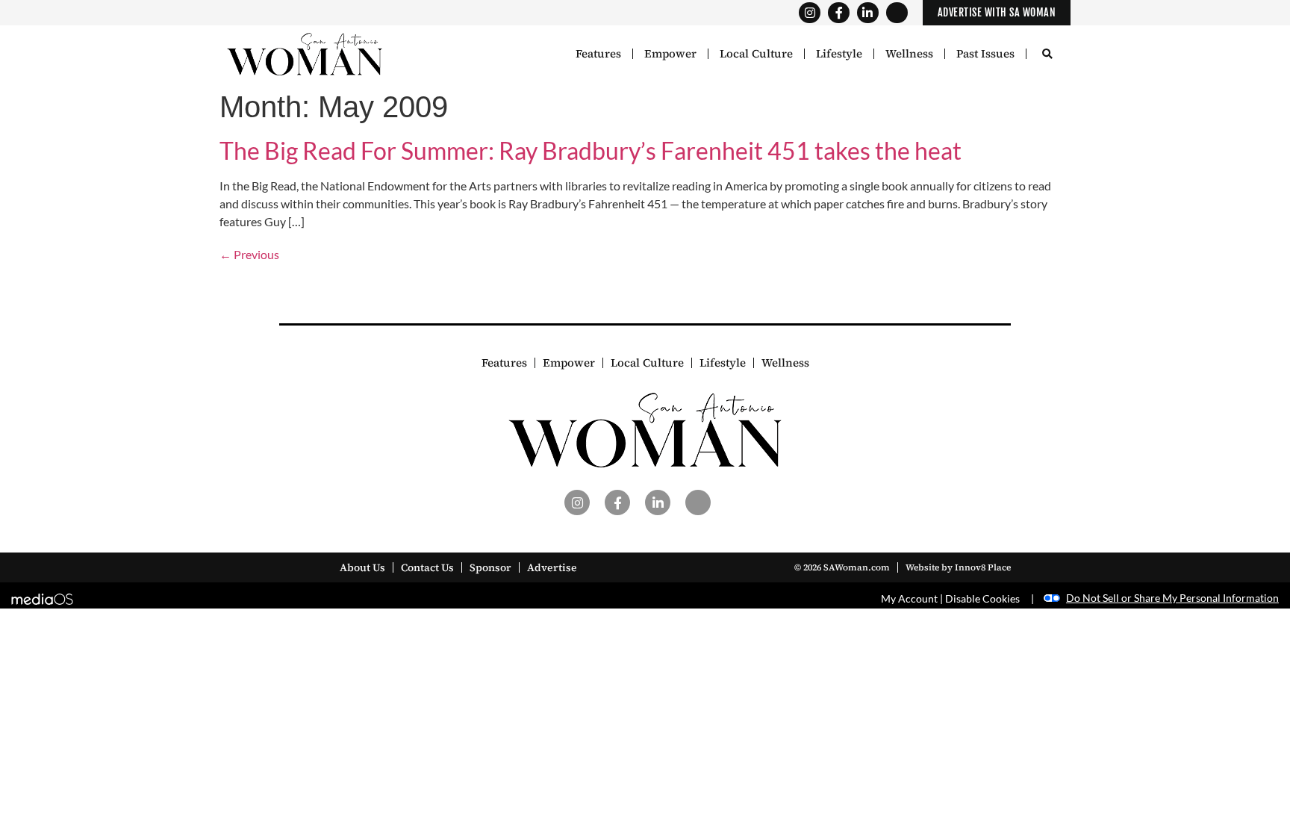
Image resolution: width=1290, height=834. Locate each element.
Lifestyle (839, 53)
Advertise (552, 567)
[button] (1047, 55)
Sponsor (490, 567)
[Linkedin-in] (868, 13)
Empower (670, 53)
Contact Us (427, 567)
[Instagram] (809, 13)
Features (598, 53)
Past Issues (985, 53)
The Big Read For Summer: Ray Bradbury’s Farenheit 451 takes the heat (590, 150)
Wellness (909, 53)
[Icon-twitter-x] (897, 13)
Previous (249, 254)
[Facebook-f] (839, 13)
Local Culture (756, 53)
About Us (362, 567)
